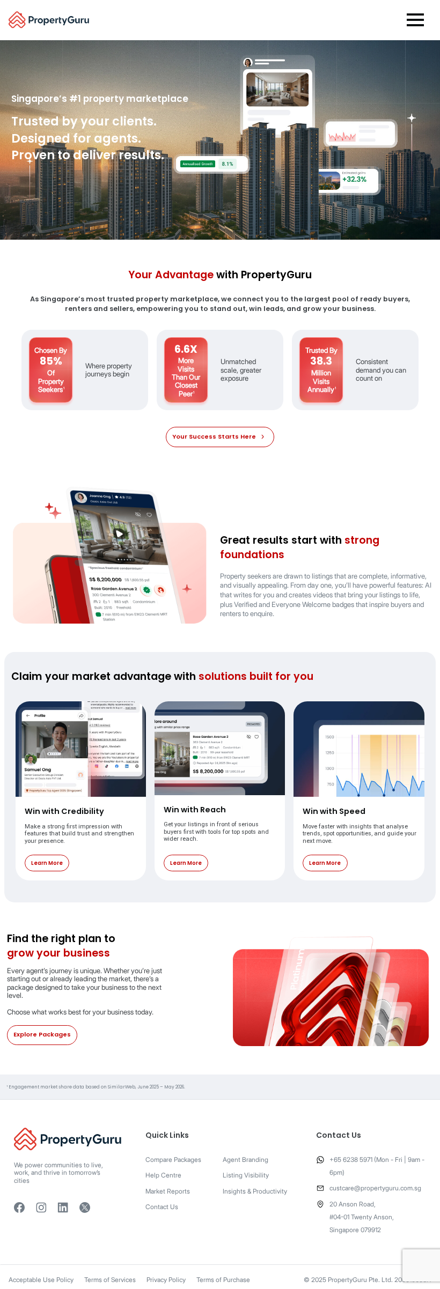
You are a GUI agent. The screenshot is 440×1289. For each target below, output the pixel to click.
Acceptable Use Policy (41, 1280)
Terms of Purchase (223, 1280)
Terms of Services (110, 1280)
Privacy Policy (166, 1280)
